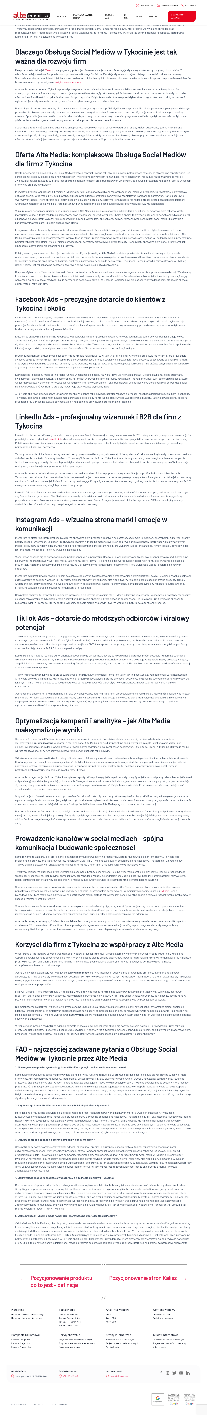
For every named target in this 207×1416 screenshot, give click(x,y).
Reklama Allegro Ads (20, 1343)
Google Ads (109, 16)
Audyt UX (110, 1314)
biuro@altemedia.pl (169, 5)
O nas (126, 16)
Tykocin (49, 70)
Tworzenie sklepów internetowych (168, 1339)
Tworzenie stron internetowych (120, 1339)
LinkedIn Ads (54, 439)
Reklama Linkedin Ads (69, 1325)
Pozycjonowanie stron (83, 16)
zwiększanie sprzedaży (68, 82)
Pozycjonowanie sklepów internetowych (77, 1343)
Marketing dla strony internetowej (26, 1318)
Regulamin (38, 1404)
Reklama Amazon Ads (21, 1347)
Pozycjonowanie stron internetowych (75, 1339)
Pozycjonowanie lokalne (69, 1347)
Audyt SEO (111, 1318)
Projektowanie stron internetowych (122, 1343)
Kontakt (154, 16)
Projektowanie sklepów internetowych (170, 1343)
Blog (139, 16)
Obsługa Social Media (68, 1314)
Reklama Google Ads (20, 1339)
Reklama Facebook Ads (69, 1318)
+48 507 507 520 (147, 5)
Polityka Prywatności (58, 1404)
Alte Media (22, 1404)
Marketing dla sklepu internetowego (27, 1314)
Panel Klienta (190, 5)
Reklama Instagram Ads (70, 1321)
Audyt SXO (111, 1321)
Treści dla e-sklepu (161, 1314)
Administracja (112, 1347)
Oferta (60, 16)
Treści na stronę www (163, 1318)
